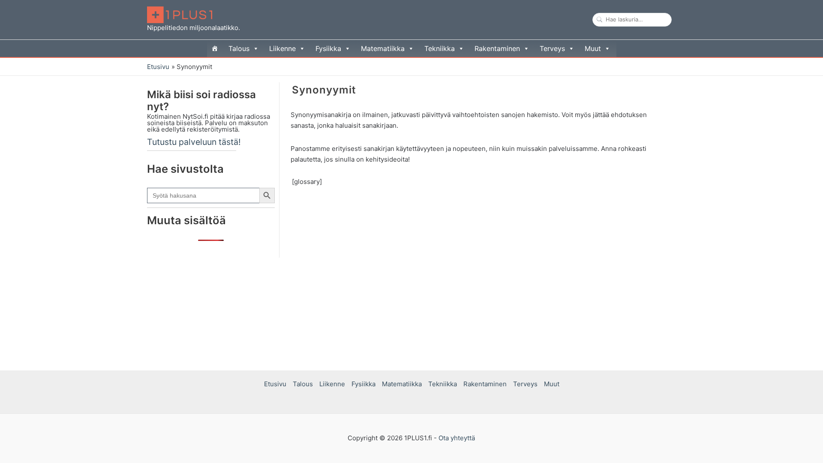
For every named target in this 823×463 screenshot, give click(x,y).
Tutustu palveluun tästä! (193, 142)
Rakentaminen (497, 48)
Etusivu (275, 384)
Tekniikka (439, 48)
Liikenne (282, 48)
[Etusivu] (214, 48)
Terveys (552, 48)
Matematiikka (383, 48)
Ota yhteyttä (457, 438)
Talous (238, 48)
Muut (593, 48)
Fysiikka (328, 48)
